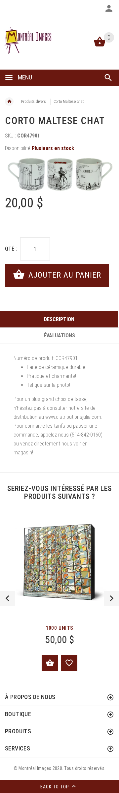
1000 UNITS (59, 628)
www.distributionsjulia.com (73, 417)
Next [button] (111, 598)
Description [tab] (59, 319)
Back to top (55, 786)
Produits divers (33, 101)
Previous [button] (7, 598)
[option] (59, 175)
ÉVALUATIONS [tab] (59, 335)
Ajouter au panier (63, 275)
